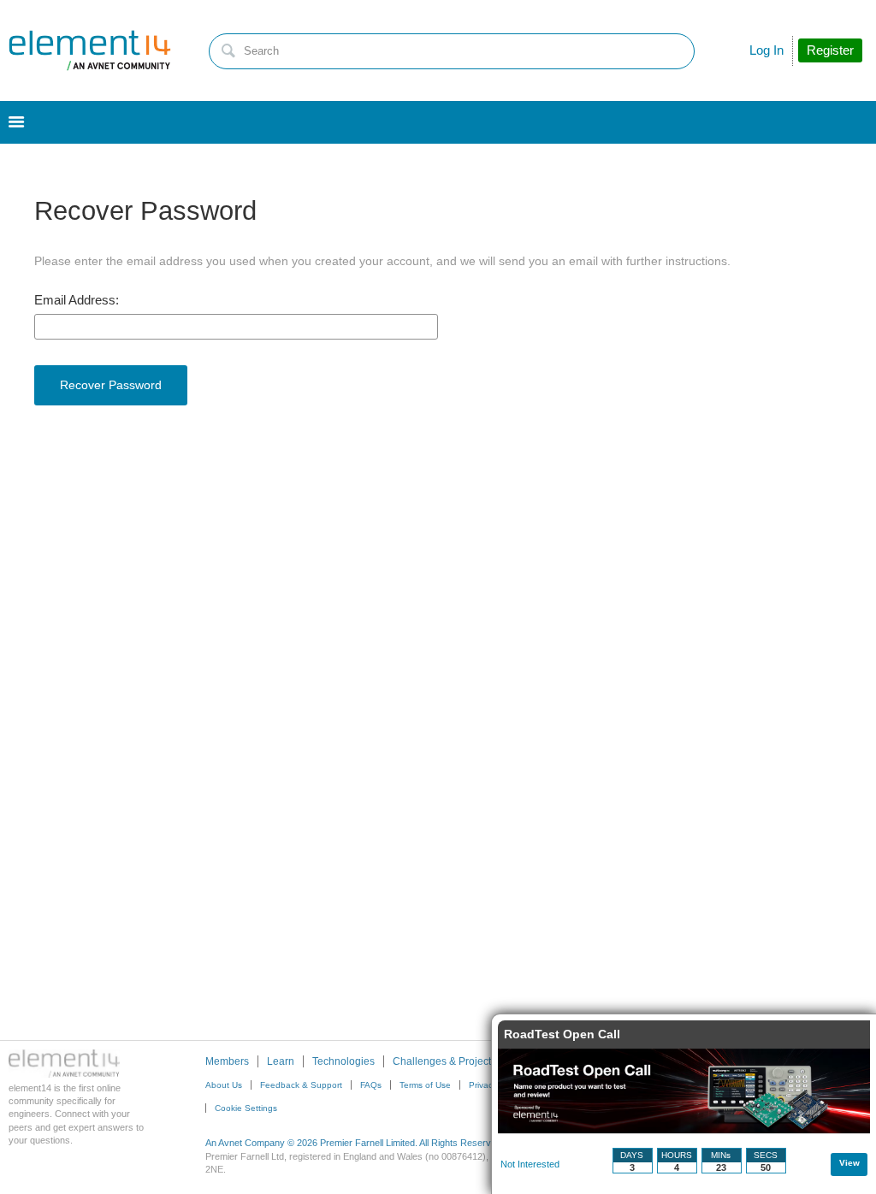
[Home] (90, 50)
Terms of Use (425, 1085)
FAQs (371, 1085)
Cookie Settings (246, 1108)
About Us (223, 1085)
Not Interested (529, 1164)
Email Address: (76, 300)
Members (227, 1061)
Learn (280, 1061)
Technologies (343, 1061)
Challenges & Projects (444, 1061)
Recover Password (111, 385)
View (849, 1162)
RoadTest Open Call (562, 1034)
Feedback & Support (301, 1085)
